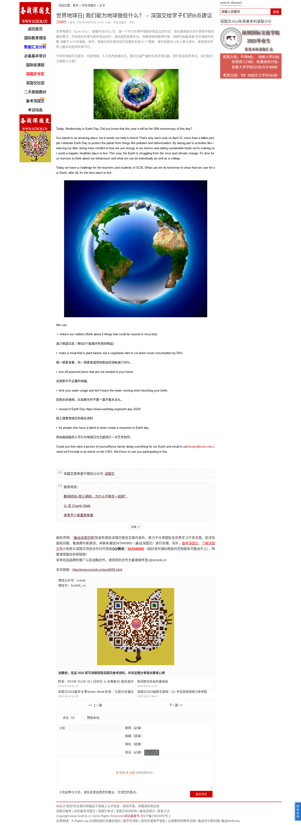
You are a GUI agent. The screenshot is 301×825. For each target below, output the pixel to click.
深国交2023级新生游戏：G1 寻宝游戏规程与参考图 (172, 691)
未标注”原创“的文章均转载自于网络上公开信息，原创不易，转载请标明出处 (108, 806)
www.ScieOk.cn (80, 816)
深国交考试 (105, 811)
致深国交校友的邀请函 (152, 681)
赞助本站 (93, 717)
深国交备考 (63, 811)
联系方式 (163, 811)
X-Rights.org (79, 821)
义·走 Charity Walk (77, 506)
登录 (122, 772)
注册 (132, 772)
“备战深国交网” (84, 537)
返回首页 (35, 29)
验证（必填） (134, 752)
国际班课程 (35, 65)
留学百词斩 (130, 821)
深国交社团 (35, 83)
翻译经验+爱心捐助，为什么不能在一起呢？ (96, 496)
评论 (132, 22)
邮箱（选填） (134, 736)
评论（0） (70, 718)
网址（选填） (134, 744)
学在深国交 (89, 5)
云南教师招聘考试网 (182, 821)
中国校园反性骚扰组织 (105, 821)
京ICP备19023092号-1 (155, 816)
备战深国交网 (35, 13)
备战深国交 (147, 811)
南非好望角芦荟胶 (153, 821)
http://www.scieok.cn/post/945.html (97, 569)
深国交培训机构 (126, 811)
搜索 (276, 12)
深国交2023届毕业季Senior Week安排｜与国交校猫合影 (96, 692)
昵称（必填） (134, 728)
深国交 (109, 473)
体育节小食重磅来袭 (78, 515)
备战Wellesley (230, 821)
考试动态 (35, 110)
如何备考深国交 (84, 811)
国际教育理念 (35, 38)
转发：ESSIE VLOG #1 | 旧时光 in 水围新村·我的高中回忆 (96, 682)
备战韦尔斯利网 (209, 821)
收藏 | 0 (135, 526)
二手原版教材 (35, 92)
